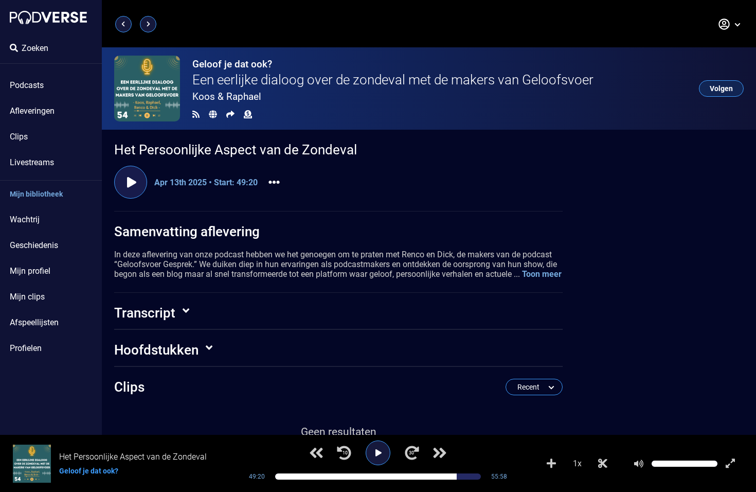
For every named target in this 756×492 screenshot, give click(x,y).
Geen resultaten (338, 432)
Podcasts (27, 85)
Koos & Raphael (226, 96)
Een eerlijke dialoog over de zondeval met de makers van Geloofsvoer (392, 79)
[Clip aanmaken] (603, 463)
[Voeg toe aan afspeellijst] (551, 463)
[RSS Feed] (196, 114)
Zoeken (35, 48)
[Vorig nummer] (316, 453)
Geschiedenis (34, 245)
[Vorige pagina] (123, 24)
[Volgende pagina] (148, 24)
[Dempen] (639, 463)
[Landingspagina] (48, 17)
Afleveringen (32, 111)
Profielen (26, 348)
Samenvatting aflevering (187, 231)
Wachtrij (25, 219)
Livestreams (32, 162)
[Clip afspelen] (130, 182)
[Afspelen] (378, 453)
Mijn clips (27, 297)
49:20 (257, 476)
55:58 (499, 476)
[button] (730, 24)
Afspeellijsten (34, 322)
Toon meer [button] (542, 274)
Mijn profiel (30, 271)
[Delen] (230, 114)
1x (577, 463)
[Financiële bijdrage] (248, 114)
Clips (19, 137)
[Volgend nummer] (439, 453)
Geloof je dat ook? (232, 64)
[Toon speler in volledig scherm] (730, 463)
